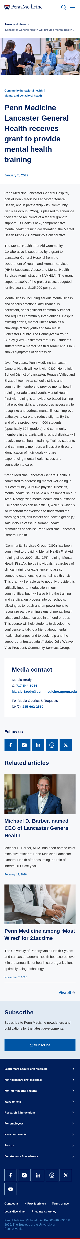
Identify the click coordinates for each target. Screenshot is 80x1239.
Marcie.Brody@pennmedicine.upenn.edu (44, 691)
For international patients (20, 1090)
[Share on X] (66, 745)
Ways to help (12, 1101)
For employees (14, 1123)
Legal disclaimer (15, 1211)
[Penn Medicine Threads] (52, 1175)
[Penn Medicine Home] (31, 7)
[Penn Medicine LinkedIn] (38, 1175)
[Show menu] (72, 7)
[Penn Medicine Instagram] (24, 1175)
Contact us (11, 1203)
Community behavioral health (23, 90)
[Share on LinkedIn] (38, 745)
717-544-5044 (26, 686)
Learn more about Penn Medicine (25, 1068)
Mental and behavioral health (23, 95)
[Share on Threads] (52, 745)
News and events (15, 1134)
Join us (9, 1145)
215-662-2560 (33, 706)
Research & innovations (20, 1112)
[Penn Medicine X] (66, 1175)
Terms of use (60, 1203)
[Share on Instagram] (24, 745)
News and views (15, 24)
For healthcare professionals (23, 1079)
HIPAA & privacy (35, 1203)
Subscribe (42, 1045)
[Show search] (63, 7)
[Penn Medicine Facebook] (11, 1175)
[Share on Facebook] (11, 745)
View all (65, 992)
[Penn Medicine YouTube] (11, 1189)
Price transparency (44, 1211)
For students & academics (21, 1156)
